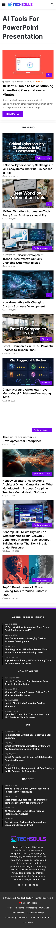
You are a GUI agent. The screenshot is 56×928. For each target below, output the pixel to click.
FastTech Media (29, 903)
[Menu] (3, 5)
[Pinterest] (26, 885)
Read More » (12, 114)
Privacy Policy (18, 912)
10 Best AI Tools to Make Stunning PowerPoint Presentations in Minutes (27, 90)
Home (10, 907)
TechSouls (9, 82)
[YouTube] (30, 885)
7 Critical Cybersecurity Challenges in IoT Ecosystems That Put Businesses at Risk (27, 168)
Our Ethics (44, 907)
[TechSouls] (20, 4)
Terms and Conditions (40, 917)
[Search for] (52, 5)
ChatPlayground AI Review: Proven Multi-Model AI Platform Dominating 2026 (26, 393)
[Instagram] (37, 885)
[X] (22, 885)
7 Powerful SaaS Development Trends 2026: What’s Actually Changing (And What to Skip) (23, 258)
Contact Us (31, 907)
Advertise (28, 922)
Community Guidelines (16, 917)
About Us (19, 907)
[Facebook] (19, 885)
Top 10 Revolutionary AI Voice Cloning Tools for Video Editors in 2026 (24, 591)
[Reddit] (33, 885)
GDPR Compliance (35, 912)
